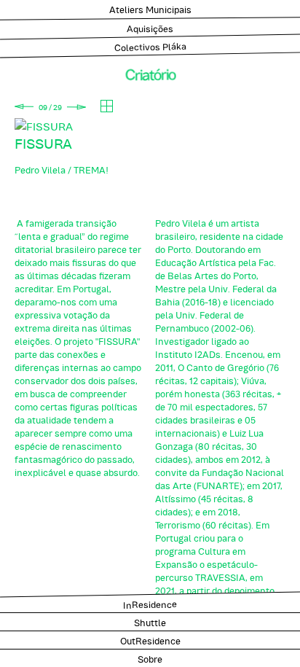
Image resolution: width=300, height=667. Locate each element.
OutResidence (150, 640)
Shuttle (150, 621)
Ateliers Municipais (150, 8)
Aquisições (150, 28)
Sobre (150, 658)
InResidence (150, 603)
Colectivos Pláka (150, 46)
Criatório (150, 74)
